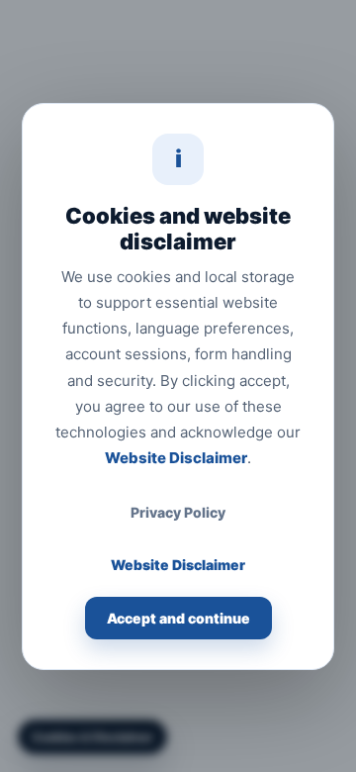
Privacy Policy (178, 512)
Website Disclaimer (176, 457)
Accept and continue (178, 618)
